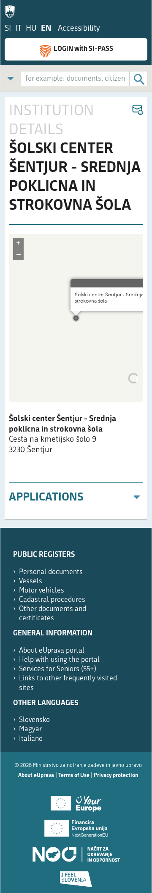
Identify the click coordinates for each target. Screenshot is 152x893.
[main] (76, 308)
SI (8, 29)
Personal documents (51, 572)
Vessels (30, 581)
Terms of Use (74, 775)
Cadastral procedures (52, 599)
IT (18, 29)
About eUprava (36, 775)
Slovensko (34, 720)
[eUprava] (12, 10)
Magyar (30, 729)
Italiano (31, 739)
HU (31, 29)
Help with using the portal (59, 660)
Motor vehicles (41, 590)
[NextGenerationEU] (76, 825)
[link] (10, 78)
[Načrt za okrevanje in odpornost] (76, 851)
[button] (137, 110)
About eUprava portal (51, 650)
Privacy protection (116, 775)
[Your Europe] (76, 800)
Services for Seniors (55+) (57, 669)
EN (46, 29)
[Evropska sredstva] (76, 876)
